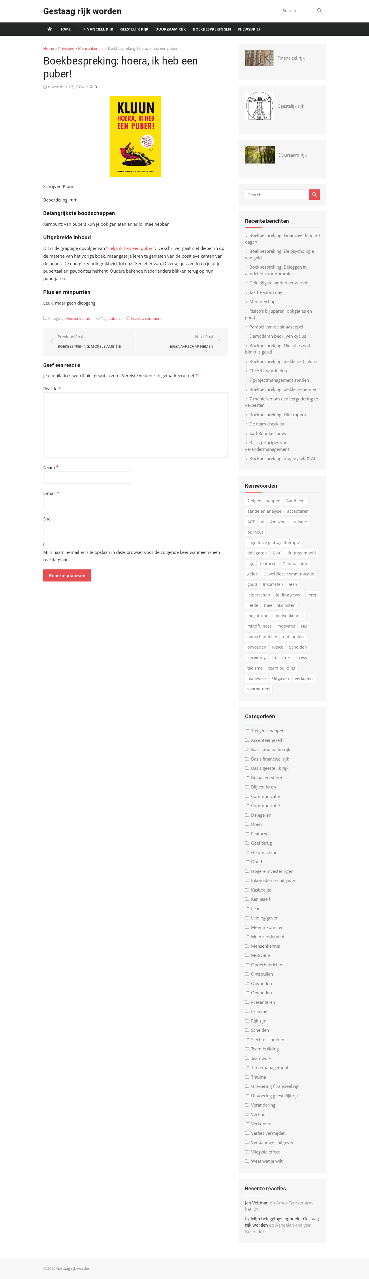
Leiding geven (264, 918)
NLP (304, 626)
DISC (277, 553)
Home (65, 29)
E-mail (51, 493)
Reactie (52, 389)
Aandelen (295, 500)
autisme (299, 521)
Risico (277, 647)
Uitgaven (280, 678)
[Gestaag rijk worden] (49, 29)
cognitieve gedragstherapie (273, 542)
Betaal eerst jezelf (268, 777)
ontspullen (293, 636)
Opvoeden (261, 983)
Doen (256, 824)
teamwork (256, 678)
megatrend (258, 615)
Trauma (258, 1077)
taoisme (255, 668)
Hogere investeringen (272, 871)
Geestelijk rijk (134, 29)
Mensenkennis (90, 48)
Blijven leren (263, 787)
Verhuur (259, 1114)
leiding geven (289, 595)
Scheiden (298, 647)
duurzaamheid (301, 553)
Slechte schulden (267, 1039)
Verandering (263, 1105)
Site (46, 519)
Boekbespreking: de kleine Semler (283, 389)
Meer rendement (268, 936)
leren (313, 595)
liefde (252, 605)
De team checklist (266, 424)
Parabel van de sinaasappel (276, 327)
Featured (260, 834)
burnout (255, 532)
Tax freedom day (265, 292)
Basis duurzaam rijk (270, 749)
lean (293, 584)
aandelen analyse (264, 511)
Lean (256, 908)
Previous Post (89, 341)
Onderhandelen (266, 965)
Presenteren (263, 1002)
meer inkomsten (279, 605)
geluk (252, 574)
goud (252, 584)
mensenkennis (288, 615)
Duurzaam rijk (170, 29)
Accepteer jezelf (266, 740)
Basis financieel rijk (270, 759)
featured (268, 563)
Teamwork (261, 1058)
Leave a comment (146, 318)
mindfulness (259, 626)
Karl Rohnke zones (267, 433)
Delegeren (261, 815)
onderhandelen (262, 636)
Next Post (191, 341)
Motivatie (260, 955)
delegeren (257, 553)
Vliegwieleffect (265, 1152)
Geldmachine (295, 563)
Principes (66, 48)
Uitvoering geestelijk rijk (275, 1096)
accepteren (298, 511)
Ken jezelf (260, 899)
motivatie (286, 626)
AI (262, 521)
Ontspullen (262, 974)
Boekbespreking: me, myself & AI (282, 458)
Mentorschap (262, 301)
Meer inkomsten (267, 927)
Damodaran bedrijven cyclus (277, 336)
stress (301, 657)
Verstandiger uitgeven (272, 1142)
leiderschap (258, 595)
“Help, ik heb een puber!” (130, 248)
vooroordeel (258, 688)
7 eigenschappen (263, 500)
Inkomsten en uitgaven (273, 880)
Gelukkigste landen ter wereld (278, 283)
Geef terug (261, 843)
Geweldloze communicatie (288, 574)
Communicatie (265, 796)
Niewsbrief (249, 29)
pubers (114, 318)
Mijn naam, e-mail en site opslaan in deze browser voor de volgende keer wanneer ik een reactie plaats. (131, 555)
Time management (269, 1067)
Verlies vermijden (268, 1133)
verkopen (304, 678)
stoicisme (281, 657)
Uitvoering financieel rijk (275, 1086)
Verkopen (260, 1123)
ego (250, 563)
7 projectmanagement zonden (279, 380)
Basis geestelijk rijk (270, 768)
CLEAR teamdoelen (268, 370)
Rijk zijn (258, 1021)
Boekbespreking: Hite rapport (278, 414)
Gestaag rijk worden (82, 11)
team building (281, 668)
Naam (51, 467)
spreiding (256, 657)
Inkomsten (273, 584)
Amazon (278, 521)
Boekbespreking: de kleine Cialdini (283, 361)
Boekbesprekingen (212, 29)
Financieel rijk (98, 29)
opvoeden (256, 647)
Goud (256, 861)
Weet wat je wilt (267, 1161)
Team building (265, 1049)
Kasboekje (261, 890)
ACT (251, 521)
